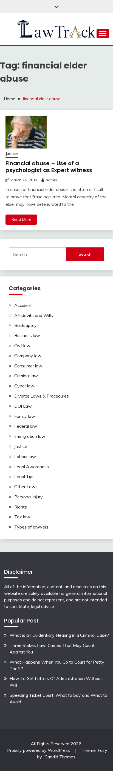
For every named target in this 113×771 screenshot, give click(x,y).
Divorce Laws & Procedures (41, 396)
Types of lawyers (31, 527)
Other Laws (26, 486)
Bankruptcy (25, 325)
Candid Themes (59, 756)
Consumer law (28, 366)
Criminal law (26, 375)
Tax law (22, 516)
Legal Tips (24, 476)
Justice (11, 153)
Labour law (25, 456)
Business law (27, 335)
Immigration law (29, 436)
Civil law (22, 345)
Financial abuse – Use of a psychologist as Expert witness (48, 166)
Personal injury (28, 496)
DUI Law (23, 406)
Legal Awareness (31, 466)
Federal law (25, 426)
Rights (20, 507)
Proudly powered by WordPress (39, 750)
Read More (21, 219)
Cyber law (24, 386)
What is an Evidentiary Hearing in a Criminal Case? (59, 635)
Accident (23, 305)
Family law (24, 416)
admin (51, 180)
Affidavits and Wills (33, 315)
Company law (27, 355)
